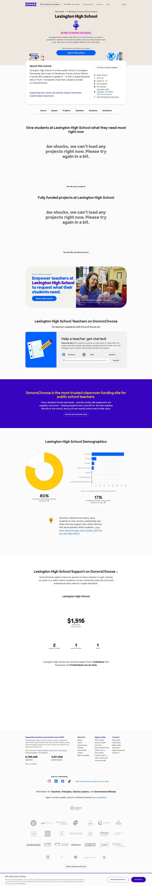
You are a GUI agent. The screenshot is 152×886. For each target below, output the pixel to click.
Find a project (99, 740)
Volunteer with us (100, 755)
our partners (100, 797)
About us (100, 4)
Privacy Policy (21, 884)
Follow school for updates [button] (108, 68)
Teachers (79, 110)
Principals (67, 791)
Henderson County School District (83, 11)
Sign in (124, 4)
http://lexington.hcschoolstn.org (109, 97)
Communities (116, 742)
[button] (91, 360)
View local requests (104, 94)
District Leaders (81, 791)
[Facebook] (63, 781)
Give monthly (99, 753)
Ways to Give (100, 737)
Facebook (71, 355)
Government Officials (105, 791)
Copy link (116, 360)
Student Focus (82, 745)
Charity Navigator (31, 752)
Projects (66, 110)
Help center (116, 740)
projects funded (57, 758)
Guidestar (44, 752)
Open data (115, 748)
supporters (31, 758)
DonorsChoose (30, 4)
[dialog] (76, 879)
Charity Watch (62, 750)
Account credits (100, 742)
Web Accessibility (83, 755)
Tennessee (59, 11)
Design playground (118, 750)
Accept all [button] (138, 879)
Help (108, 4)
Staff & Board (82, 750)
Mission (79, 740)
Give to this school (76, 53)
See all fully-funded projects (76, 252)
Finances (80, 748)
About (43, 110)
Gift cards (98, 745)
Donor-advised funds (102, 748)
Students (93, 110)
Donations (107, 110)
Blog (119, 745)
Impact (54, 110)
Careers (80, 753)
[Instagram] (49, 781)
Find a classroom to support (50, 4)
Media (114, 745)
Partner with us (88, 4)
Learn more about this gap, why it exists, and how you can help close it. (80, 530)
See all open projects (76, 186)
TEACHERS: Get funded (71, 4)
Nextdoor (112, 355)
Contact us (116, 753)
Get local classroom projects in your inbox (92, 781)
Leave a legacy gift (101, 758)
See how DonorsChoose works (76, 414)
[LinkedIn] (56, 781)
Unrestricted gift (100, 760)
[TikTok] (69, 781)
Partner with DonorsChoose (76, 867)
